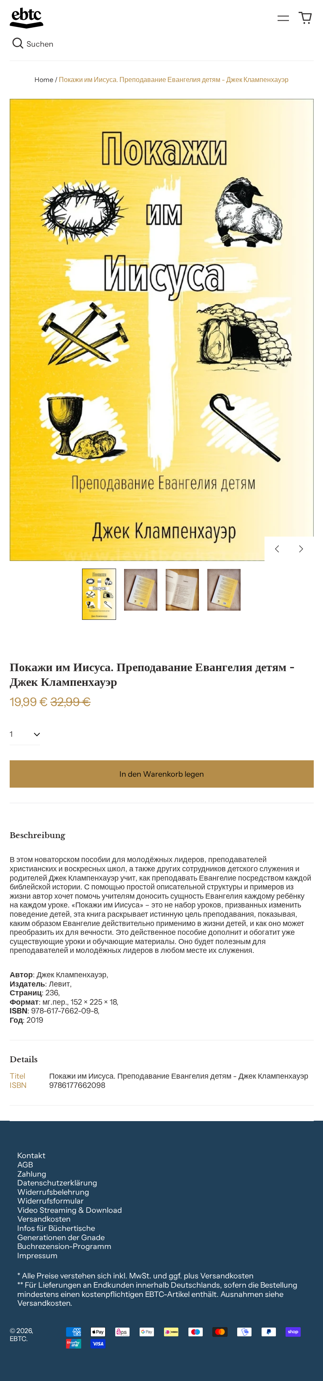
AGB (25, 1164)
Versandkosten (44, 1219)
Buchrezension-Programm (64, 1246)
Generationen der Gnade (61, 1237)
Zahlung (31, 1174)
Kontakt (31, 1155)
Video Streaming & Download (69, 1210)
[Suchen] (18, 44)
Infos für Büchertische (56, 1228)
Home (43, 80)
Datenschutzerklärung (57, 1183)
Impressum (37, 1255)
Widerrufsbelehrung (53, 1192)
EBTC (18, 1339)
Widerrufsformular (50, 1201)
